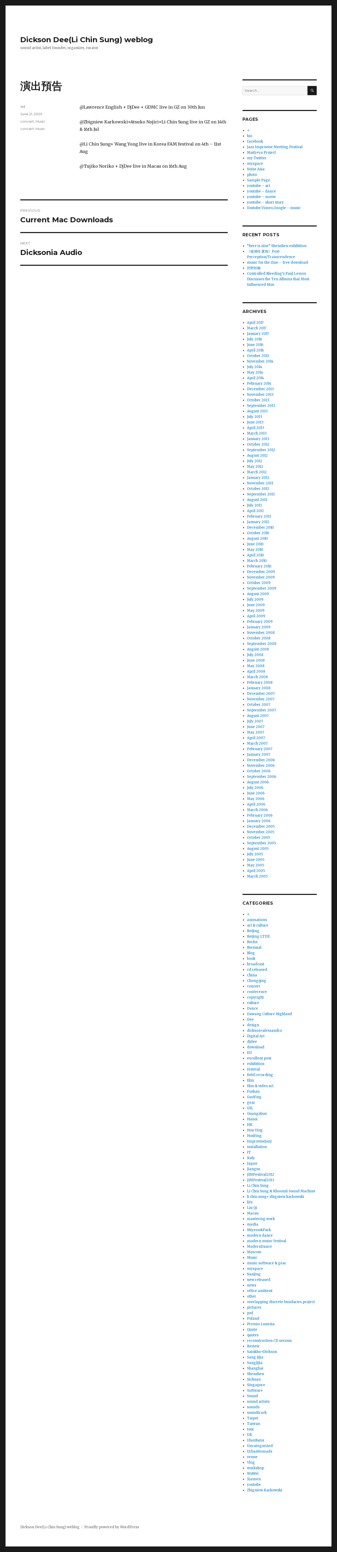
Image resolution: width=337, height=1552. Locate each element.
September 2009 (261, 588)
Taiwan (253, 1423)
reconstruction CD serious (269, 1340)
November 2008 (261, 632)
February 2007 (259, 749)
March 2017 (256, 328)
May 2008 (255, 666)
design (253, 1025)
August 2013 (257, 411)
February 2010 (259, 566)
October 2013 (258, 400)
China (252, 975)
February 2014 (259, 383)
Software (255, 1390)
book (251, 958)
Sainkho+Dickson (262, 1351)
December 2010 (260, 527)
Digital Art (256, 1036)
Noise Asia (256, 169)
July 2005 (255, 854)
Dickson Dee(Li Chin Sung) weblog (86, 39)
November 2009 (261, 577)
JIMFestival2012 (260, 1174)
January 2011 (258, 522)
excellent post (259, 1058)
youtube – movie (261, 197)
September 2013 (261, 405)
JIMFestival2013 (260, 1180)
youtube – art (258, 186)
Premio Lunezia (261, 1324)
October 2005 (258, 837)
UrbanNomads (259, 1451)
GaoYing (254, 1097)
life (250, 1202)
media (252, 1224)
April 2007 (256, 738)
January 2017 (258, 333)
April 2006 (256, 804)
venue (252, 1457)
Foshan (253, 1091)
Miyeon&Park (259, 1230)
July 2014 (254, 367)
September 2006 (261, 776)
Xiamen (254, 1479)
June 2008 (256, 660)
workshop (255, 1468)
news (251, 1285)
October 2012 (258, 444)
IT (249, 1152)
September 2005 (261, 843)
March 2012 (257, 472)
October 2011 (258, 488)
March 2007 (257, 743)
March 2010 (257, 560)
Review (253, 1346)
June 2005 (255, 859)
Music (40, 121)
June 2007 (255, 727)
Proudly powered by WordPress (111, 1527)
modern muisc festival (266, 1241)
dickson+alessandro (264, 1030)
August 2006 (258, 782)
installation (257, 1147)
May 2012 (255, 466)
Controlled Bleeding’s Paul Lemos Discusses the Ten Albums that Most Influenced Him (278, 279)
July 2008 (255, 655)
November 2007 (260, 699)
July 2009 (255, 599)
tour (250, 1429)
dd (22, 106)
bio (249, 136)
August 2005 (258, 848)
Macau (253, 1213)
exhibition (255, 1064)
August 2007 (258, 716)
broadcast (255, 964)
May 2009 (255, 610)
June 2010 (255, 544)
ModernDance (259, 1246)
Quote (252, 1329)
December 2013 (260, 389)
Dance (252, 1008)
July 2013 (254, 416)
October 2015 (258, 356)
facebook (255, 141)
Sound (252, 1396)
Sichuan (254, 1379)
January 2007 (258, 754)
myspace (255, 163)
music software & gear (266, 1263)
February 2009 (259, 621)
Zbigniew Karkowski (264, 1490)
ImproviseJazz (259, 1141)
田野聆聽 (254, 268)
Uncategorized (260, 1446)
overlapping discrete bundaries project (281, 1302)
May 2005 (255, 865)
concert (27, 121)
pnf (250, 1313)
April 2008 (256, 671)
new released (258, 1280)
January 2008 (258, 688)
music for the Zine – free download (277, 262)
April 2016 (255, 350)
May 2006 (255, 799)
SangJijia (254, 1363)
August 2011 (257, 500)
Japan (252, 1163)
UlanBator (256, 1440)
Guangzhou (257, 1113)
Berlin (252, 942)
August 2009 (258, 594)
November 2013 (260, 394)
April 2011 (255, 511)
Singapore (256, 1385)
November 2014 (260, 361)
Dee (250, 1019)
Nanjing (254, 1274)
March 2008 (257, 677)
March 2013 (257, 433)
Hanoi (252, 1119)
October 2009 (258, 583)
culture (253, 1003)
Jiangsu (253, 1169)
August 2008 (258, 649)
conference (257, 992)
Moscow (254, 1252)
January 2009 (258, 627)
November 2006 (261, 765)
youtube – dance (261, 191)
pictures (254, 1307)
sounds (253, 1407)
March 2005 (257, 876)
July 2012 (254, 461)
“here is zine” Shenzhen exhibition (276, 246)
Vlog (251, 1462)
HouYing (254, 1136)
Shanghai (255, 1368)
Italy (251, 1158)
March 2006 (257, 810)
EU (249, 1052)
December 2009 (261, 572)
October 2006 (258, 771)
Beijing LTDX (258, 936)
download (255, 1047)
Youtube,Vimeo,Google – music (274, 208)
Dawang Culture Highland (269, 1014)
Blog (251, 953)
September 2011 (261, 494)
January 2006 (258, 821)
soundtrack (257, 1412)
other (251, 1296)
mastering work (261, 1219)
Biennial (254, 947)
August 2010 (257, 538)
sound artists (258, 1401)
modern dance (260, 1235)
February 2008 (259, 682)
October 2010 (258, 533)
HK (249, 1124)
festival (253, 1069)
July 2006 (255, 787)
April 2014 (255, 378)
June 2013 (255, 422)
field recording (260, 1075)
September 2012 (261, 450)
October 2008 (258, 638)
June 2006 (256, 793)
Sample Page (258, 180)
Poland (253, 1318)
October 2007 (258, 704)
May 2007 (255, 732)
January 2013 (258, 439)
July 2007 (255, 721)
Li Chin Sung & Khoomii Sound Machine (281, 1191)
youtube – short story (265, 202)
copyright (255, 997)
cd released (257, 969)
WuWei (253, 1473)
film (250, 1080)
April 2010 (255, 555)
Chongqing (256, 981)
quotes (253, 1335)
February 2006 (259, 815)
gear (251, 1102)
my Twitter (256, 158)
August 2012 (257, 455)
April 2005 (256, 871)
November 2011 (260, 483)
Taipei (252, 1418)
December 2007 (261, 693)
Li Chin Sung (258, 1185)
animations (257, 920)
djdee (252, 1041)
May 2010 (255, 549)
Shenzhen (255, 1374)
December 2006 (261, 760)
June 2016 (255, 345)
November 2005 (260, 832)
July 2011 (254, 505)
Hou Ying (255, 1130)
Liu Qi (252, 1208)
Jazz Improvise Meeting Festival (275, 147)
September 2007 (261, 710)
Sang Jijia (255, 1357)
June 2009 (256, 605)
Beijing (253, 931)
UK (249, 1435)
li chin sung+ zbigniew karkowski (275, 1196)
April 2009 (256, 616)
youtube (254, 1484)
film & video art (260, 1086)
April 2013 (255, 428)
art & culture (257, 925)
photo (252, 174)
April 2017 (255, 322)
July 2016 (254, 339)
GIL (250, 1108)
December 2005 (261, 826)
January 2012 (258, 477)
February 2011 (259, 516)
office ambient (259, 1291)
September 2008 (261, 644)
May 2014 (255, 372)
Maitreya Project (261, 152)
